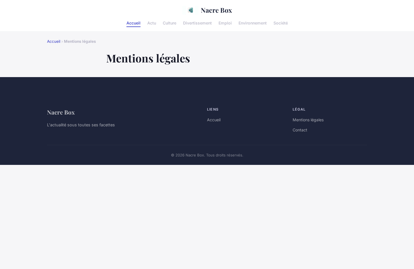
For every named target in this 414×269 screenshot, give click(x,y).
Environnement (253, 22)
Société (280, 22)
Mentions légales (308, 119)
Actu (151, 22)
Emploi (225, 22)
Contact (300, 129)
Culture (169, 22)
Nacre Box (216, 10)
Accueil (133, 22)
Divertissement (197, 22)
